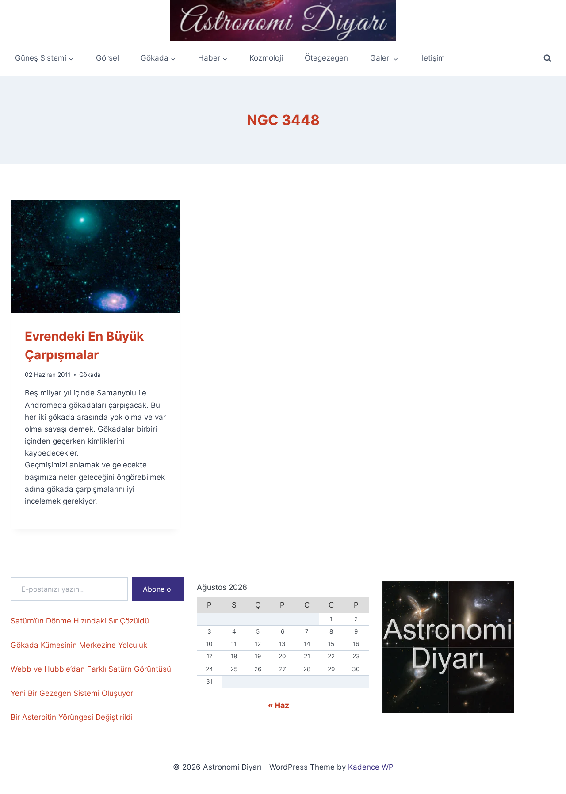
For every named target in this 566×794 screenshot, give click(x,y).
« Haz (278, 705)
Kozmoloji (266, 57)
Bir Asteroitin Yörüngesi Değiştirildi (72, 717)
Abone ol (158, 589)
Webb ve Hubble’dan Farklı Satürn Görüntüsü (91, 669)
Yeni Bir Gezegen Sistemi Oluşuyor (72, 693)
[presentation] (95, 256)
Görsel (107, 57)
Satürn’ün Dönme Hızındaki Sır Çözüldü (80, 620)
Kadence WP (371, 767)
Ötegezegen (326, 57)
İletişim (432, 57)
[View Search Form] (547, 58)
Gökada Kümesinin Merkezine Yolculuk (79, 645)
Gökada (90, 374)
